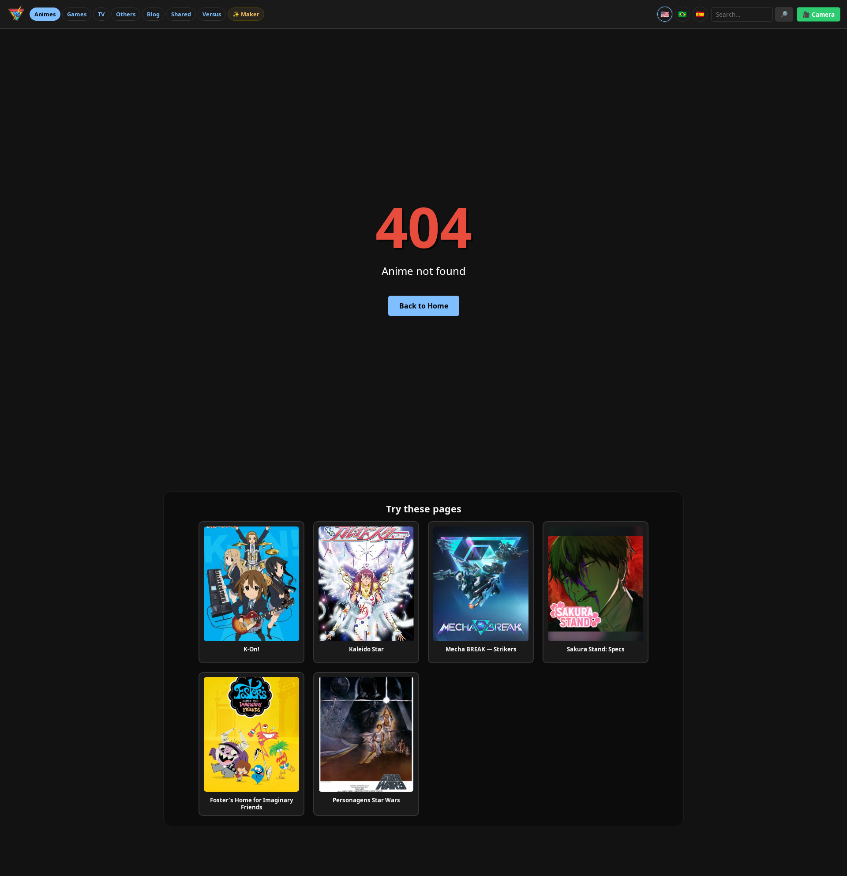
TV (101, 14)
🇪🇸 (700, 14)
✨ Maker (245, 14)
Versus (211, 14)
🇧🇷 (682, 14)
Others (125, 14)
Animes (45, 14)
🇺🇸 (664, 14)
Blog (153, 14)
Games (76, 14)
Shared (181, 14)
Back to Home (423, 306)
